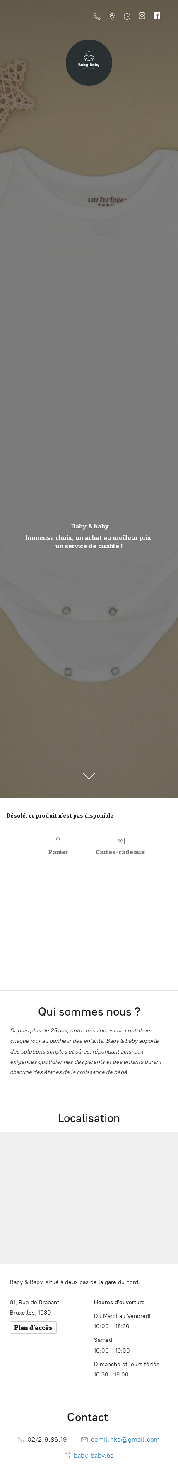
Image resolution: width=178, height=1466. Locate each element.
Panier (58, 852)
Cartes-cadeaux (120, 852)
